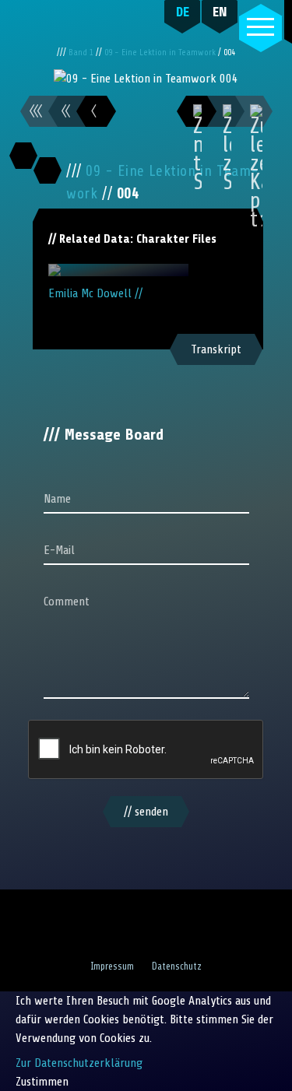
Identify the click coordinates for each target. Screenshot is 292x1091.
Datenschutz (177, 966)
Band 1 (82, 52)
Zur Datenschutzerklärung (79, 1063)
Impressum (112, 966)
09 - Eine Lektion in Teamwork (161, 52)
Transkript (216, 349)
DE (182, 11)
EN (220, 11)
